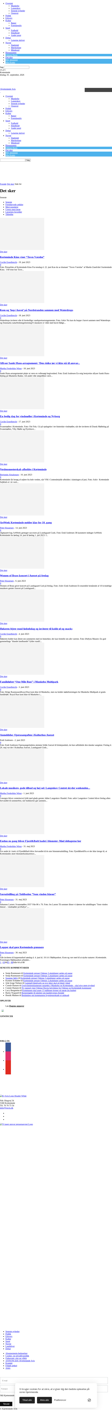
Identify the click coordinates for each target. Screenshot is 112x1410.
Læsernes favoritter (13, 212)
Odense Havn (11, 55)
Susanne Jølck (11, 978)
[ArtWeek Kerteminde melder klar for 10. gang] (22, 515)
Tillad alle (27, 1400)
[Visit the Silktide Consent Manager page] (89, 1400)
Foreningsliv (16, 25)
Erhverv (8, 18)
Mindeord (15, 50)
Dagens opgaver (16, 1006)
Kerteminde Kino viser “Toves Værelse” (22, 257)
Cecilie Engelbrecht (8, 262)
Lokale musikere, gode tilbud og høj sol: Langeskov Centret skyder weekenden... (45, 788)
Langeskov (15, 8)
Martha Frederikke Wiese (11, 368)
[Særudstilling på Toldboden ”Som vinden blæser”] (22, 886)
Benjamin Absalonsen (9, 475)
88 (12, 962)
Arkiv (8, 1368)
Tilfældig (9, 214)
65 (8, 962)
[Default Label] (8, 1069)
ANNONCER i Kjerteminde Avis (20, 1361)
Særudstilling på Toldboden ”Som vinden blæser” (28, 894)
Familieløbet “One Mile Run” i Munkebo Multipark (29, 681)
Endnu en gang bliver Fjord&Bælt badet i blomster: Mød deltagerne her (40, 841)
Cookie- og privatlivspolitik (17, 1356)
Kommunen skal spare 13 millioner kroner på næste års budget (49, 990)
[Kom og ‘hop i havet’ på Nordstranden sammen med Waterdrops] (22, 302)
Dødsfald (15, 45)
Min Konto (10, 62)
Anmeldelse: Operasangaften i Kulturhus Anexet (27, 735)
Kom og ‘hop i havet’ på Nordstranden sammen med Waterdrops (36, 310)
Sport (7, 28)
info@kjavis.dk (6, 1108)
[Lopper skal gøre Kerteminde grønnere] (22, 939)
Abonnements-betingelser (16, 1353)
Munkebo (15, 6)
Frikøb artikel (11, 1365)
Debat (8, 38)
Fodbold (14, 30)
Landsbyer (10, 1346)
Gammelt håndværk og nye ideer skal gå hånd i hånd (47, 983)
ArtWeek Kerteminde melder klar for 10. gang (26, 522)
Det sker (9, 57)
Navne (8, 43)
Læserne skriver (18, 40)
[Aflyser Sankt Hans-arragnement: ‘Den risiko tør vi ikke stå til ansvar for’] (22, 355)
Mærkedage (16, 47)
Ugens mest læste (12, 209)
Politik (8, 15)
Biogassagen (10, 52)
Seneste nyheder (18, 11)
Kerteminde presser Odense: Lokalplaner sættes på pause (47, 973)
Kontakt (8, 1363)
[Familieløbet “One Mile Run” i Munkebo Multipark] (22, 674)
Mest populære (11, 207)
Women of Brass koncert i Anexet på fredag (24, 575)
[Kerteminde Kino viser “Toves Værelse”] (22, 249)
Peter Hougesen (7, 528)
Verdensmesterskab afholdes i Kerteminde (23, 469)
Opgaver (14, 13)
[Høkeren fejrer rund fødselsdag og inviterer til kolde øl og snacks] (22, 621)
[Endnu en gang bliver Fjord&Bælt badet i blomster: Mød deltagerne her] (22, 833)
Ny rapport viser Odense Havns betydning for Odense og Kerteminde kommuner (56, 988)
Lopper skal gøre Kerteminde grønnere (22, 947)
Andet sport (16, 35)
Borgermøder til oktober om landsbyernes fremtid (43, 993)
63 (4, 962)
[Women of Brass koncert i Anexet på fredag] (22, 568)
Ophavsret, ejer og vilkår (16, 1358)
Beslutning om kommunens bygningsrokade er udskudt (45, 995)
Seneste (8, 202)
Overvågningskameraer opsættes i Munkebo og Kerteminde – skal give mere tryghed (58, 985)
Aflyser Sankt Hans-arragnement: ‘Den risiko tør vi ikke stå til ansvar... (40, 363)
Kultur (8, 20)
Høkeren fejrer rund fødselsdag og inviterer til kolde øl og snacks (36, 628)
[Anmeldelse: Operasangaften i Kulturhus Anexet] (22, 727)
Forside (3, 184)
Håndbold (15, 33)
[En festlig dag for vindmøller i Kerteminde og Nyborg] (22, 408)
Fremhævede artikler (14, 204)
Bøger (13, 23)
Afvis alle (44, 1400)
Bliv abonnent (11, 60)
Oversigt (9, 3)
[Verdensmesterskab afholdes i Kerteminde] (22, 462)
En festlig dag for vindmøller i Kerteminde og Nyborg (30, 416)
